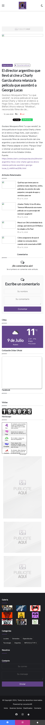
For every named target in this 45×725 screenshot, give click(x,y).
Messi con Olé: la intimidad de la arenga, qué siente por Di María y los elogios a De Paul (30, 225)
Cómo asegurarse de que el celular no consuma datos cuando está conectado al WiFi (29, 241)
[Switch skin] (42, 6)
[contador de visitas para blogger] (17, 414)
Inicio (6, 708)
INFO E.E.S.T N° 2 (30, 643)
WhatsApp (27, 120)
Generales (15, 639)
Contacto (6, 661)
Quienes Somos (16, 708)
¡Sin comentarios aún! (22, 265)
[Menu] (3, 6)
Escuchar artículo (23, 65)
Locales (6, 639)
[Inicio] (22, 5)
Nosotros (6, 650)
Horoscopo (23, 454)
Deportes (17, 643)
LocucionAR (27, 704)
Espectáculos (7, 65)
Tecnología (7, 643)
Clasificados (27, 708)
